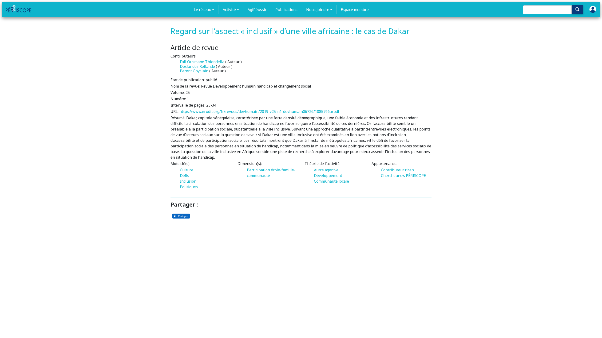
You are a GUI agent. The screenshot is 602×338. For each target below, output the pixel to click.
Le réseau (202, 9)
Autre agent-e (326, 170)
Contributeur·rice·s (397, 170)
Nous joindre (317, 9)
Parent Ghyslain (194, 70)
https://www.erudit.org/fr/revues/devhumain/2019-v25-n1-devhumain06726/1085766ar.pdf (259, 111)
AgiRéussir (257, 9)
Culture (186, 170)
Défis (184, 175)
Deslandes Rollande (197, 66)
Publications (286, 9)
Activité (229, 9)
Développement (328, 175)
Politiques (189, 186)
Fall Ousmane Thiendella (202, 61)
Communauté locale (331, 181)
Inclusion (188, 181)
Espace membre (355, 9)
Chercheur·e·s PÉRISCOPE (403, 175)
